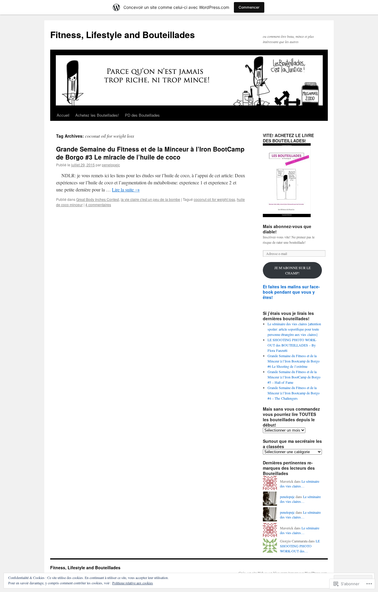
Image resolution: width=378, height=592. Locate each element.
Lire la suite (126, 189)
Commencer (249, 7)
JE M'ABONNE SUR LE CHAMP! (292, 270)
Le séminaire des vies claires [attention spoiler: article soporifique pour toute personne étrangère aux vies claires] (294, 329)
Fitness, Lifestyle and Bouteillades (122, 34)
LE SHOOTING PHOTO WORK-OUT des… (300, 546)
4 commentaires (98, 204)
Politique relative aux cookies (132, 582)
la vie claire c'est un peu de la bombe (150, 199)
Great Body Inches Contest (97, 199)
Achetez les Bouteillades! (97, 115)
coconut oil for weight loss (214, 199)
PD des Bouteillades (142, 115)
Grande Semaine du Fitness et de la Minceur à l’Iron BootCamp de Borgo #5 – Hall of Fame (294, 377)
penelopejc (111, 164)
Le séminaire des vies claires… (299, 484)
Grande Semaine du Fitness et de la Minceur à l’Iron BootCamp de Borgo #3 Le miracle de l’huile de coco (150, 152)
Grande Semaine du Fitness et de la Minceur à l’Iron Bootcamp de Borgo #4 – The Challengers (294, 393)
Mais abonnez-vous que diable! (287, 229)
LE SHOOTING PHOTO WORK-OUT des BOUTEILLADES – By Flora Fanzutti (292, 345)
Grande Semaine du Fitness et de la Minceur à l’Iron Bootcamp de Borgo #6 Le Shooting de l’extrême (294, 361)
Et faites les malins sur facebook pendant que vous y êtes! (291, 292)
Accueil (63, 115)
